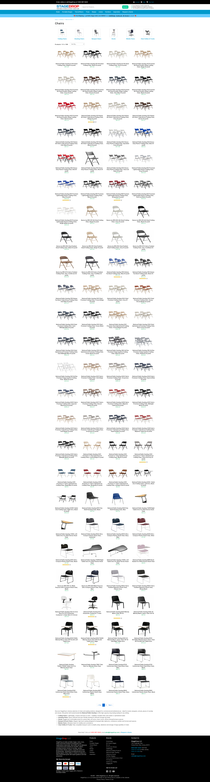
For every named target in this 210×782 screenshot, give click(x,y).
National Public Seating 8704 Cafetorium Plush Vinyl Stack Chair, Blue (118, 666)
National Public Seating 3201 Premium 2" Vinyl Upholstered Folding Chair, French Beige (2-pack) (92, 455)
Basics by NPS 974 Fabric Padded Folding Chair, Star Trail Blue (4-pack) (92, 273)
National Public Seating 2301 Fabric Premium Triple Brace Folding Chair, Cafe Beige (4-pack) (66, 429)
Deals (58, 12)
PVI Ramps (109, 760)
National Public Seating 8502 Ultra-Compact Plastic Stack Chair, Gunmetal (92, 535)
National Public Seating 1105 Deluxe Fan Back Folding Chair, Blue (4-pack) (117, 272)
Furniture (108, 12)
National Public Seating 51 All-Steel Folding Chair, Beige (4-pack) (66, 64)
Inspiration (116, 12)
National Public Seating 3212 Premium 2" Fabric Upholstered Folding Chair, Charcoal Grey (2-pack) (143, 456)
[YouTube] (114, 771)
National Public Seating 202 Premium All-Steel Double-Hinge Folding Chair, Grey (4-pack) (66, 91)
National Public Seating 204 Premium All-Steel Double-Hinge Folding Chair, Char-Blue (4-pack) (117, 91)
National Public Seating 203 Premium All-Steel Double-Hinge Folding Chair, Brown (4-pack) (92, 91)
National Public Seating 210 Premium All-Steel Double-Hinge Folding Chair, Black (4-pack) (143, 91)
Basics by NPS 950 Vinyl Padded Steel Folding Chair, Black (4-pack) (66, 246)
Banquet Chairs (96, 39)
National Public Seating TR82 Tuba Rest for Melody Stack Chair (92, 665)
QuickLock (119, 16)
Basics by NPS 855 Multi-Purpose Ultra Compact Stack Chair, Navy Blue (92, 587)
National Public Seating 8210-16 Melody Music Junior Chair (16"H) (143, 612)
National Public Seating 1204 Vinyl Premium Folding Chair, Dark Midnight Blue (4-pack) (66, 326)
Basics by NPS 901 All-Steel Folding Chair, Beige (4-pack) (92, 221)
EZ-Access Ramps (111, 747)
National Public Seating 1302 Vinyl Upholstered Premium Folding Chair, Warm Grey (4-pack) (143, 326)
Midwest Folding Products (113, 750)
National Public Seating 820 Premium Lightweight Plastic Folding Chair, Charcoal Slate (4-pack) (143, 195)
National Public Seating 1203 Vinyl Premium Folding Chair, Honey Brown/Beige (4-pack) (143, 300)
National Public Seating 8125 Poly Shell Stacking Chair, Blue (118, 508)
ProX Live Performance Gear (114, 758)
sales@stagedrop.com (112, 732)
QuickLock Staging (111, 761)
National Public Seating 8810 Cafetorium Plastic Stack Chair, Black (143, 691)
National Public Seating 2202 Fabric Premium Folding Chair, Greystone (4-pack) (118, 378)
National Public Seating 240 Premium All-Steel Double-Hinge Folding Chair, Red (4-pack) (66, 117)
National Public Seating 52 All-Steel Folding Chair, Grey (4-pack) (118, 64)
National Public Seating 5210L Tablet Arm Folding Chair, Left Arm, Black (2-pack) (143, 483)
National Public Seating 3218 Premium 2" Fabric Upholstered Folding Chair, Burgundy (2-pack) (92, 483)
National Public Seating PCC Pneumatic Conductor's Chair (92, 612)
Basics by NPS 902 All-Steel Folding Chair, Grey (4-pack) (118, 221)
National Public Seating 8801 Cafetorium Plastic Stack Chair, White (92, 692)
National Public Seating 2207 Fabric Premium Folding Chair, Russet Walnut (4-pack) (92, 403)
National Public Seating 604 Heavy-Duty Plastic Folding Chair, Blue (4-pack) (143, 143)
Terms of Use (109, 779)
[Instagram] (110, 771)
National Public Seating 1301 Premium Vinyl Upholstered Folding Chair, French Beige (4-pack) (118, 326)
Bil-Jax (108, 745)
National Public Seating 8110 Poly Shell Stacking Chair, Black (92, 508)
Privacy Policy (101, 779)
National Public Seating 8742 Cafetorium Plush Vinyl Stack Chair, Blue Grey (67, 692)
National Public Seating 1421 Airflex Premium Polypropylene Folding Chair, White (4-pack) (66, 378)
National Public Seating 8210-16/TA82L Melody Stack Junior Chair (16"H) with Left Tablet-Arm (143, 639)
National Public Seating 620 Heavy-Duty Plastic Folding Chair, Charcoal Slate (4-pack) (118, 169)
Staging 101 (109, 763)
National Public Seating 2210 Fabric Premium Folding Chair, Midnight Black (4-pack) (143, 403)
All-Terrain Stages (111, 743)
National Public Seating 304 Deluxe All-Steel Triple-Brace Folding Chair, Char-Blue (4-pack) (66, 143)
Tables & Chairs (69, 19)
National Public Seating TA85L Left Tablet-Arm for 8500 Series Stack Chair (118, 561)
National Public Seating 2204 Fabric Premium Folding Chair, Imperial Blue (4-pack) (143, 378)
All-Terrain (126, 16)
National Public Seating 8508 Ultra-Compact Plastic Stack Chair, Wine (143, 534)
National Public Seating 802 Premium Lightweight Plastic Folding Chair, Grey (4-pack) (143, 169)
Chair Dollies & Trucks (148, 39)
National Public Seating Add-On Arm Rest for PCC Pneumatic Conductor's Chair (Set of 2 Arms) (66, 613)
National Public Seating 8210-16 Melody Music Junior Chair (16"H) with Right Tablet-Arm (117, 639)
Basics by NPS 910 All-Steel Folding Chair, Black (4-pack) (143, 221)
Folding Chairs (62, 39)
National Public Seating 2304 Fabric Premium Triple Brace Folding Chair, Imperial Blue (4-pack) (118, 429)
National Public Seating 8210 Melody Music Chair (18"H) (117, 612)
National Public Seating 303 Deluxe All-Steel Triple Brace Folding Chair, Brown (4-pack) (143, 117)
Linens (101, 12)
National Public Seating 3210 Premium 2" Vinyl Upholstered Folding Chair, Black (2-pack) (117, 455)
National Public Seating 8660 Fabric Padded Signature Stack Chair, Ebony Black (143, 587)
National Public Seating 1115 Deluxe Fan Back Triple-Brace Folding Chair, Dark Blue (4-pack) (66, 300)
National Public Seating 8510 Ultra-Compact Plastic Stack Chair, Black (66, 560)
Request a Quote (127, 12)
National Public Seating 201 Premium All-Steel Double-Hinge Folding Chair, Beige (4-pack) (143, 65)
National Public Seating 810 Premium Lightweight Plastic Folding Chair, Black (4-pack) (92, 195)
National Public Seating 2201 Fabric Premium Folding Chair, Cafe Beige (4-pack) (92, 378)
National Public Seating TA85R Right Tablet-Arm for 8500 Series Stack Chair (92, 561)
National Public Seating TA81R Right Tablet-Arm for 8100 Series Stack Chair (143, 509)
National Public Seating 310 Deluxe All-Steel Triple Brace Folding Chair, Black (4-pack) (92, 143)
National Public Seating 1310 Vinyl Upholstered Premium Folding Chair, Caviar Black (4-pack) (92, 352)
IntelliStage (112, 16)
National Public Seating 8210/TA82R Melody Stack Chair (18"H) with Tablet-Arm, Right (92, 639)
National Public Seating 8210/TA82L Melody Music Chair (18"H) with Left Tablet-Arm (66, 639)
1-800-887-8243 (95, 732)
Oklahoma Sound (111, 754)
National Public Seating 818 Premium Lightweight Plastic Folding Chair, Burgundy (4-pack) (117, 195)
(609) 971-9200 (135, 749)
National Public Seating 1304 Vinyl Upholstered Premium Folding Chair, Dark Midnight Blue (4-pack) (66, 352)
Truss (87, 12)
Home (56, 19)
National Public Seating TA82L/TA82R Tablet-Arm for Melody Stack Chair (66, 666)
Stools (114, 39)
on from (92, 16)
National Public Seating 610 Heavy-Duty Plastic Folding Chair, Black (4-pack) (92, 169)
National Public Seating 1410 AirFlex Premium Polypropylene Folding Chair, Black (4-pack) (118, 352)
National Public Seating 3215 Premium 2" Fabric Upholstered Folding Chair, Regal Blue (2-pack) (66, 483)
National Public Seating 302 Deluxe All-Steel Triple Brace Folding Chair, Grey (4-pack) (118, 117)
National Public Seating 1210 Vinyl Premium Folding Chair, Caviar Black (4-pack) (92, 326)
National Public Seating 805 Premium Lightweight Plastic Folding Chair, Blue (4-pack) (66, 195)
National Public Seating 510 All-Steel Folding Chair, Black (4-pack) (92, 64)
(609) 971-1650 (135, 751)
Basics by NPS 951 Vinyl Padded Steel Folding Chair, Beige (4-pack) (92, 246)
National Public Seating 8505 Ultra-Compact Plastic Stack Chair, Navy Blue (118, 535)
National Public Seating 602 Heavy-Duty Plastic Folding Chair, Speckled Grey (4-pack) (118, 143)
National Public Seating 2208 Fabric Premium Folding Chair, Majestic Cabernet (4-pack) (118, 403)
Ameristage (109, 741)
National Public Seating (112, 752)
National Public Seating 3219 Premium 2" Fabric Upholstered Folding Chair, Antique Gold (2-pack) (117, 483)
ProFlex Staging (110, 756)
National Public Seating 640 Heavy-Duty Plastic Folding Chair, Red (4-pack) (67, 169)
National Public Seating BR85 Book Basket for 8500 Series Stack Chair (143, 560)
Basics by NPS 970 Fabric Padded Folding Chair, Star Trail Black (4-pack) (143, 247)
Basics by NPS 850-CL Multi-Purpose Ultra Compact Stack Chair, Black (66, 587)
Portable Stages (67, 12)
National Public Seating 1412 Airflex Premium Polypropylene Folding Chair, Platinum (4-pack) (143, 352)
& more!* (132, 16)
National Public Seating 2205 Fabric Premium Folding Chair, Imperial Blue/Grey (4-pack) (66, 403)
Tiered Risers (79, 12)
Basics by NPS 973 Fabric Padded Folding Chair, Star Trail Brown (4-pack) (66, 273)
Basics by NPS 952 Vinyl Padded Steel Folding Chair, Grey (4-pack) (117, 246)
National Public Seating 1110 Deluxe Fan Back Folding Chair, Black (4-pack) (143, 273)
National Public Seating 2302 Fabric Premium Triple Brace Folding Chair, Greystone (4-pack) (92, 429)
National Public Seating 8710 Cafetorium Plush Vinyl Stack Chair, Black (143, 666)
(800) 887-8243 (136, 747)
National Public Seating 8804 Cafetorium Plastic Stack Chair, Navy (117, 691)
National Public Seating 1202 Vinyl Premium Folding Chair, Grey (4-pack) (117, 300)
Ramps (94, 12)
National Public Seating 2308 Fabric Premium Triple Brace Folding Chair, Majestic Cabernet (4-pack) (143, 429)
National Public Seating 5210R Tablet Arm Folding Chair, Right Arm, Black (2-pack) (66, 509)
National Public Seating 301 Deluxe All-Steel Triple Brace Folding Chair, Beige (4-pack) (92, 117)
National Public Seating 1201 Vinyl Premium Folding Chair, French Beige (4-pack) (92, 300)
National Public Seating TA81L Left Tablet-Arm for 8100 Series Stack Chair (66, 535)
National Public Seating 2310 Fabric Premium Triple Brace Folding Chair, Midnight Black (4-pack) (66, 455)
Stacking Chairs (79, 39)
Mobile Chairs (130, 39)
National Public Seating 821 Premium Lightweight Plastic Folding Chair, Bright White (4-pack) (66, 221)
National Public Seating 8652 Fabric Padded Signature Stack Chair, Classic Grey (118, 587)
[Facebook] (107, 771)
